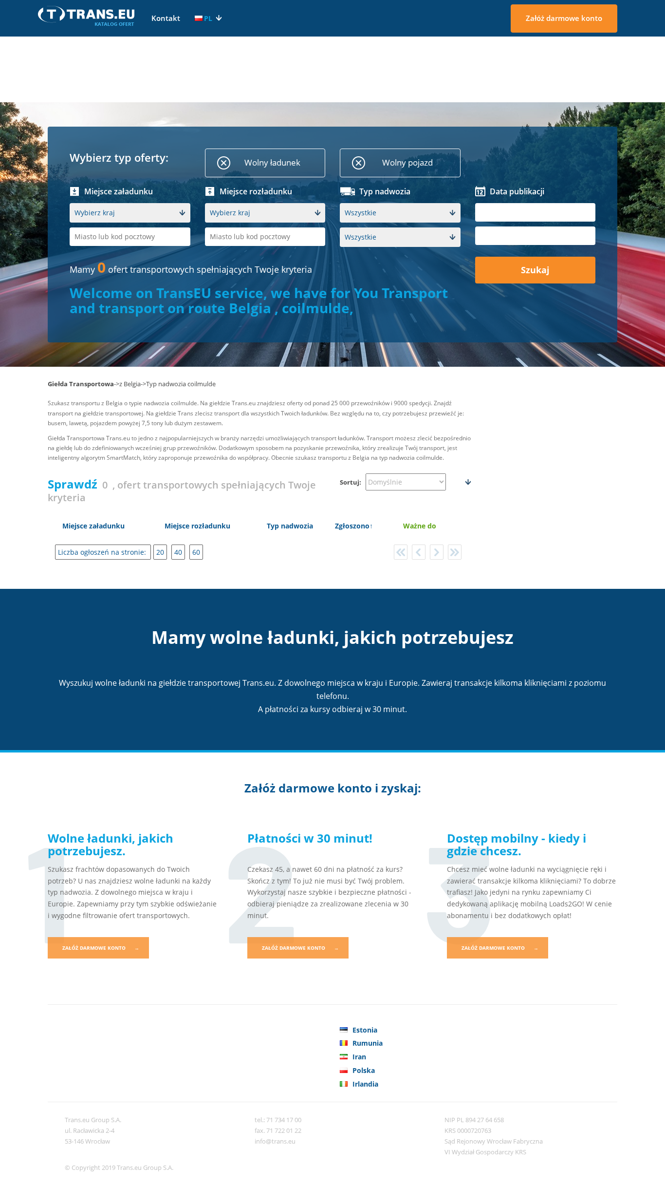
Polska (363, 1070)
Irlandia (365, 1084)
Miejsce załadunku (93, 525)
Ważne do (419, 525)
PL (208, 18)
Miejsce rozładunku (197, 525)
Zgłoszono (352, 525)
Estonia (364, 1030)
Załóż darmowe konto (564, 18)
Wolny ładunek (272, 162)
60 (196, 552)
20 (160, 552)
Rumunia (367, 1043)
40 (178, 552)
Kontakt (165, 18)
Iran (359, 1056)
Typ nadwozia (290, 525)
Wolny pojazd (407, 162)
